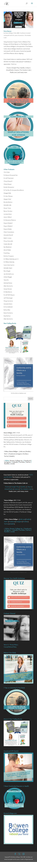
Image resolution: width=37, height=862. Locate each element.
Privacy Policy (13, 644)
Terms (5, 644)
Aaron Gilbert (8, 217)
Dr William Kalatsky (9, 262)
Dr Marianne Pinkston (10, 220)
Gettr (6, 454)
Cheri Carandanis (9, 232)
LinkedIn (11, 456)
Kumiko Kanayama (9, 187)
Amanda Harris (8, 304)
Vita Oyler (7, 172)
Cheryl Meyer (8, 184)
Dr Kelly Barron (8, 292)
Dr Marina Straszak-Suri (11, 175)
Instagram (19, 454)
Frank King (6, 253)
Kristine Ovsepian (9, 256)
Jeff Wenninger (8, 298)
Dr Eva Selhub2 (8, 307)
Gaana (17, 70)
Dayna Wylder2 (8, 226)
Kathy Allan (7, 310)
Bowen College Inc (16, 461)
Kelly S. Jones (7, 238)
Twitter (6, 456)
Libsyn (28, 68)
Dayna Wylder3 (8, 223)
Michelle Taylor (8, 268)
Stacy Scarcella (8, 241)
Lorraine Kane (8, 214)
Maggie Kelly (7, 193)
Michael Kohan (8, 283)
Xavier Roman (8, 289)
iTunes (9, 68)
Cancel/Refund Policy (10, 647)
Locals (12, 464)
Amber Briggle (8, 277)
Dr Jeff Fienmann (9, 178)
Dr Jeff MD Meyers (9, 295)
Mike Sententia (8, 286)
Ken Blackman (8, 247)
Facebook (12, 454)
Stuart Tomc (7, 208)
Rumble (28, 451)
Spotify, (22, 68)
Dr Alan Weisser (8, 196)
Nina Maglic (7, 271)
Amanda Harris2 (8, 235)
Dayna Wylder (8, 229)
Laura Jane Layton (9, 265)
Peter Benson (7, 31)
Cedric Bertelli (8, 244)
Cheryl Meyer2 (8, 181)
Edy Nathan (7, 316)
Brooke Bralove (8, 202)
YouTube (25, 454)
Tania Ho (6, 280)
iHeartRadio (10, 70)
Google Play (15, 68)
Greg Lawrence (8, 301)
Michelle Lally (7, 205)
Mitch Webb (7, 250)
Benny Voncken (8, 211)
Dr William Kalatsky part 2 (11, 259)
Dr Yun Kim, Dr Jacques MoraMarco (14, 190)
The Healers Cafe (25, 70)
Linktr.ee (22, 451)
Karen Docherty (8, 313)
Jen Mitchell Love (9, 274)
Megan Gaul (7, 199)
